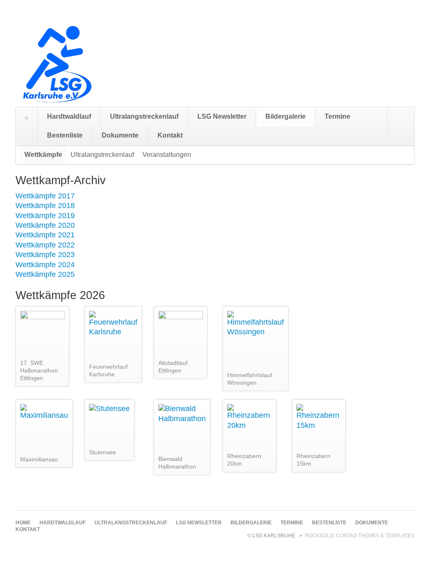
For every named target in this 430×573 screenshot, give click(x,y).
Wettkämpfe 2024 (45, 264)
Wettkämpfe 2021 (45, 235)
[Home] (26, 117)
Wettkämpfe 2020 (45, 225)
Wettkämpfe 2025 (45, 274)
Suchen (406, 126)
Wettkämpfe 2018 (45, 205)
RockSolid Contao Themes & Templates (359, 536)
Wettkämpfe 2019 (45, 215)
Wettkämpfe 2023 (45, 254)
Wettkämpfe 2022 (45, 245)
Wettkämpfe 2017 (45, 196)
